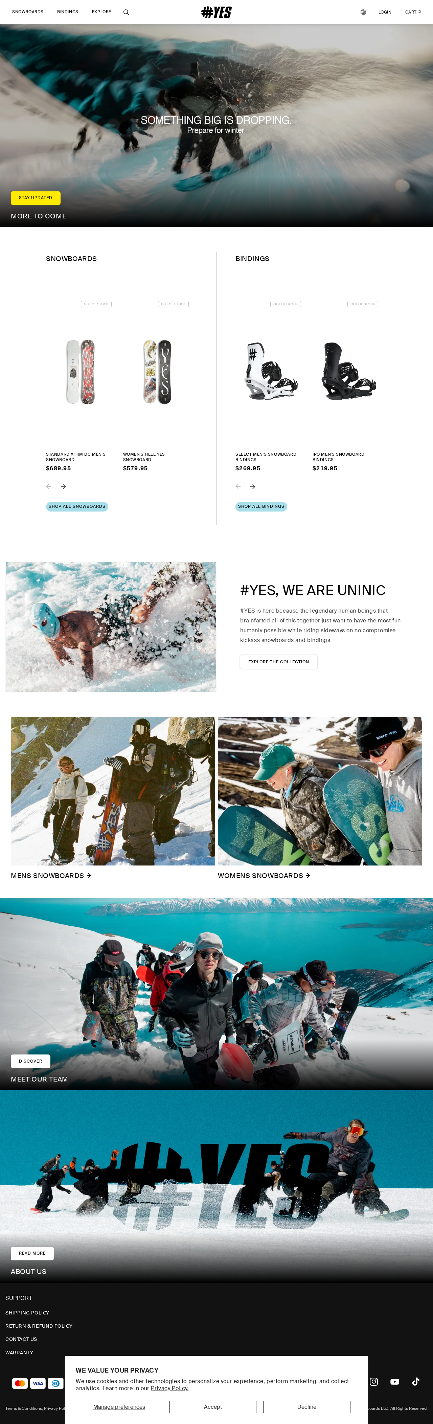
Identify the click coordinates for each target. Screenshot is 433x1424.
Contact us (21, 1339)
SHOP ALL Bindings (261, 506)
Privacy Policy (57, 1408)
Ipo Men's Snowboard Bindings (338, 457)
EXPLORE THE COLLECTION (278, 662)
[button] (28, 12)
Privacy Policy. (169, 1388)
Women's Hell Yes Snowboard (144, 457)
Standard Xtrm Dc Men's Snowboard (76, 457)
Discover (30, 1061)
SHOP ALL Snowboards (77, 506)
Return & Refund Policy (38, 1326)
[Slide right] (68, 491)
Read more (32, 1253)
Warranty (19, 1353)
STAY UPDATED (35, 197)
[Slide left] (53, 491)
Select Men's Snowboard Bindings (265, 457)
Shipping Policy (27, 1313)
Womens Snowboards (260, 875)
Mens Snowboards (47, 875)
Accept (213, 1406)
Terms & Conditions (23, 1408)
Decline (306, 1406)
